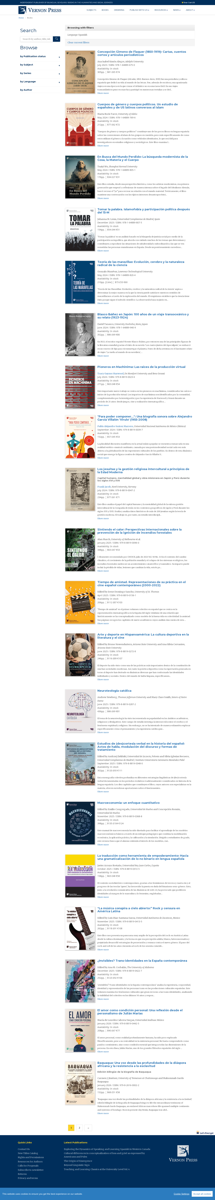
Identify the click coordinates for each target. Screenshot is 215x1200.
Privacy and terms (28, 1178)
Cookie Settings (181, 1194)
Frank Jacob (104, 486)
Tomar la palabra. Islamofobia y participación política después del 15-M (143, 211)
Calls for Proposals (28, 1165)
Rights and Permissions (31, 1157)
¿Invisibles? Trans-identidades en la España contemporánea (142, 960)
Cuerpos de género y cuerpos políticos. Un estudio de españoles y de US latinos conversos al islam (137, 106)
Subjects (91, 10)
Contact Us (24, 1149)
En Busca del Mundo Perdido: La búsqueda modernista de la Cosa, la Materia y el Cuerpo (142, 158)
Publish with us (139, 10)
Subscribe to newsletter (31, 1170)
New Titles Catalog (28, 1153)
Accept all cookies (202, 1194)
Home (21, 18)
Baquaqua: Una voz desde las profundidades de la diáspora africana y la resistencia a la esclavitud (141, 1064)
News (176, 10)
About (189, 10)
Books (105, 10)
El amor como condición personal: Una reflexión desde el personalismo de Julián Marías (140, 1012)
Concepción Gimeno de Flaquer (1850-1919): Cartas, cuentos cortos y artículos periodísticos (141, 53)
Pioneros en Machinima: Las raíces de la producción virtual (141, 367)
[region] (107, 1194)
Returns (22, 1174)
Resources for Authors (30, 1161)
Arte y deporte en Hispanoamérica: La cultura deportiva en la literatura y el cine (143, 636)
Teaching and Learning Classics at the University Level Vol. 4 (97, 1169)
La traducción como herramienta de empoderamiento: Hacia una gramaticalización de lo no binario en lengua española (142, 857)
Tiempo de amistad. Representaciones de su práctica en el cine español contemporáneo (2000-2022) (141, 583)
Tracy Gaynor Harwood (110, 373)
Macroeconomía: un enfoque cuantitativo (128, 803)
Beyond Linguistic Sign (77, 1165)
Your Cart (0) (189, 2)
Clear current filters (78, 42)
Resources (160, 10)
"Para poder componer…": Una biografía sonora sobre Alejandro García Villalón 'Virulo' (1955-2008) (144, 418)
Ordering (119, 10)
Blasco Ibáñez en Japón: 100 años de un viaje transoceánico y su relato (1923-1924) (143, 316)
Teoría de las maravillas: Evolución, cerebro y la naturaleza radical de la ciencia (140, 263)
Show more (103, 93)
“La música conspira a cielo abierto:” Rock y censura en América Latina (138, 910)
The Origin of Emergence (78, 1161)
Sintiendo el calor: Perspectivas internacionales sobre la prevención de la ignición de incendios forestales (139, 531)
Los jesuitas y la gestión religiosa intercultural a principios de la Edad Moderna (143, 470)
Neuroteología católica (114, 690)
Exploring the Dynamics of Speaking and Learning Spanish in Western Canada (107, 1149)
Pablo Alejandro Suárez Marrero (115, 426)
